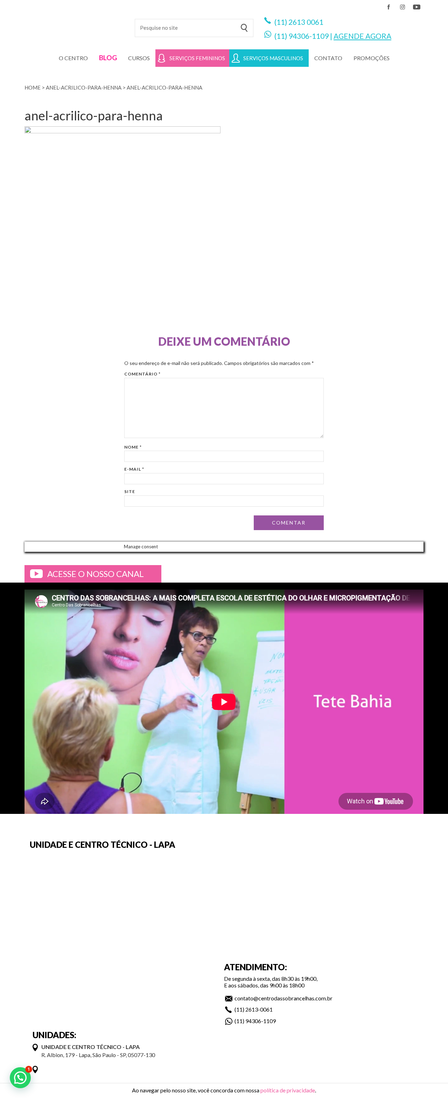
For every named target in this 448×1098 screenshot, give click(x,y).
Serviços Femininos (197, 58)
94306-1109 (308, 35)
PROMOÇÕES (372, 58)
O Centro (73, 58)
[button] (20, 1077)
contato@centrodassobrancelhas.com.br (283, 998)
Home (32, 87)
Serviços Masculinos (273, 58)
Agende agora (362, 35)
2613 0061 (305, 21)
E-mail (134, 469)
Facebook (388, 7)
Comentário (142, 373)
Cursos (139, 58)
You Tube (416, 7)
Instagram (402, 7)
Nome (133, 447)
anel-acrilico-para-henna (83, 87)
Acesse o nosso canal (95, 574)
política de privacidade (287, 1090)
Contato (328, 58)
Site (129, 491)
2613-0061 (259, 1009)
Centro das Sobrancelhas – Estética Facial (74, 24)
